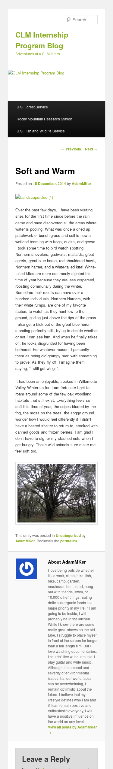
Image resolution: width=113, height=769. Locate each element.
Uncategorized (68, 535)
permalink (68, 540)
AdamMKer (81, 183)
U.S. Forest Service (32, 106)
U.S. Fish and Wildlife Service (41, 130)
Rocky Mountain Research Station (44, 118)
